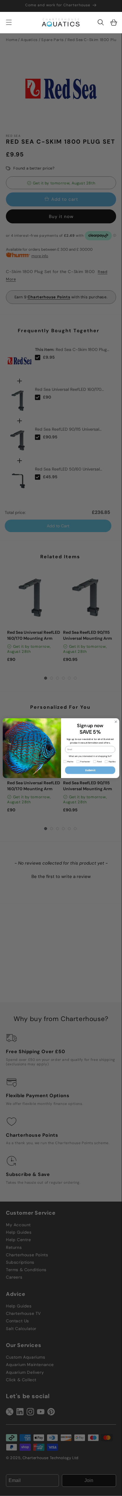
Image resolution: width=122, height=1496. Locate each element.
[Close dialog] (115, 721)
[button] (100, 22)
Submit (90, 770)
